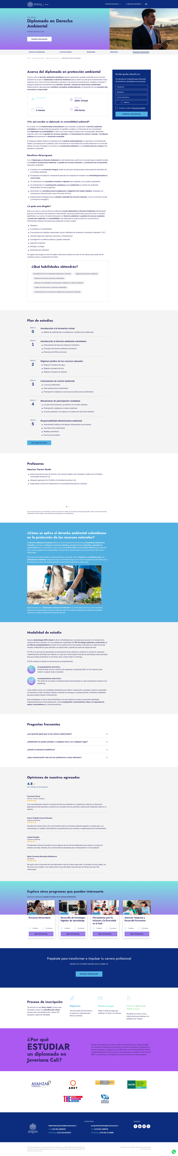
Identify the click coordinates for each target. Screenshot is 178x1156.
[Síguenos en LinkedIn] (140, 1126)
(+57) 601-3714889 (107, 1133)
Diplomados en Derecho (53, 58)
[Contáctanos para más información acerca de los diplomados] (173, 1151)
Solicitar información (131, 114)
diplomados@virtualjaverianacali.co (62, 1126)
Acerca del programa (37, 52)
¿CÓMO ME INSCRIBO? (133, 4)
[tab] (66, 506)
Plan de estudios (66, 52)
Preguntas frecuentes (141, 52)
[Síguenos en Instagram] (144, 1126)
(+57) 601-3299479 (59, 1129)
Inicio (28, 58)
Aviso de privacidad (138, 108)
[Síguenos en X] (148, 1126)
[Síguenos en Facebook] (135, 1126)
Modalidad (114, 52)
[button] (146, 4)
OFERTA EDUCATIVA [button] (112, 4)
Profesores (91, 52)
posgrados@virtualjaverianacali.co (104, 1126)
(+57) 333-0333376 (64, 1133)
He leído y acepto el (132, 108)
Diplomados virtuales (38, 58)
